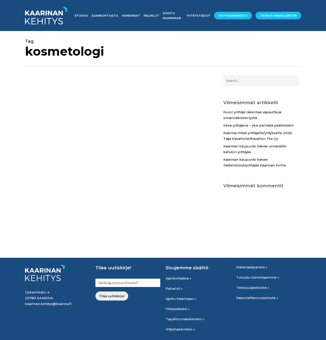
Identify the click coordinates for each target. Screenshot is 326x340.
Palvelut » (174, 288)
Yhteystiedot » (178, 309)
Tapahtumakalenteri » (185, 319)
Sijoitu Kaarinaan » (181, 299)
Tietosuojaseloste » (252, 287)
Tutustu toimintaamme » (257, 277)
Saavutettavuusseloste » (257, 298)
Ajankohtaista (43, 239)
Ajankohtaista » (178, 278)
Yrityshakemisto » (180, 329)
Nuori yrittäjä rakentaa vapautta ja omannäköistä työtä (252, 115)
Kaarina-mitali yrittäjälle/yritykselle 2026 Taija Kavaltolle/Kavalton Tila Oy (257, 136)
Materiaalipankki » (251, 267)
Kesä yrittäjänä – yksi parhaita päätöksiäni (258, 125)
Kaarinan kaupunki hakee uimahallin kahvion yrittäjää (255, 149)
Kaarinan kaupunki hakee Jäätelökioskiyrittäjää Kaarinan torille (254, 162)
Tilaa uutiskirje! (112, 296)
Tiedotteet (96, 239)
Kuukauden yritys (71, 239)
